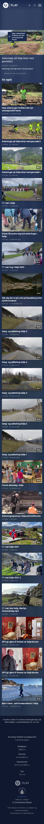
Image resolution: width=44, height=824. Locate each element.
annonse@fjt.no (22, 757)
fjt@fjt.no (22, 750)
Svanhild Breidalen (22, 740)
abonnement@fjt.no (22, 765)
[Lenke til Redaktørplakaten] (22, 791)
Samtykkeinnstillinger (23, 802)
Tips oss (22, 774)
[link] (10, 5)
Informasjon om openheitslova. (22, 813)
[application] (22, 42)
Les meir (36, 722)
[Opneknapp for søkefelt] (34, 5)
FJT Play (5, 66)
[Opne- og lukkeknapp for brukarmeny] (29, 5)
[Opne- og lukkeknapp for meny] (39, 5)
